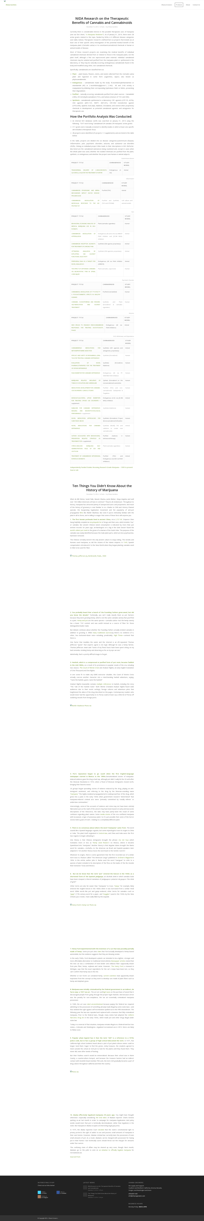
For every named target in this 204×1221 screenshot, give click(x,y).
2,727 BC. (119, 519)
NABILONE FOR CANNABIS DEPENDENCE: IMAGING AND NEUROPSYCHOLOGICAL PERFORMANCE (86, 410)
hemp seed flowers (100, 843)
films (81, 513)
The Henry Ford (117, 966)
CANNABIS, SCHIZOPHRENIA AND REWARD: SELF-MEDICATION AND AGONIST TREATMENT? (86, 304)
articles (122, 961)
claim (99, 951)
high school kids (104, 1041)
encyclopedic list (95, 522)
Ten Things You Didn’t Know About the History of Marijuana (102, 488)
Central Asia (102, 833)
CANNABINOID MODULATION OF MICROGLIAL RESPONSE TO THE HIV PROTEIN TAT (85, 203)
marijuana (74, 794)
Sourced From (75, 1157)
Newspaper (115, 961)
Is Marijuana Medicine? (94, 34)
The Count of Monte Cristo (89, 668)
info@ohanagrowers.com (137, 1196)
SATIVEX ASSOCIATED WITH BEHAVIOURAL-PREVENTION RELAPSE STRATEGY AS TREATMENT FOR (86, 438)
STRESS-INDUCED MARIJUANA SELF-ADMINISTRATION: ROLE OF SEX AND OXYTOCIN (86, 448)
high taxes (106, 992)
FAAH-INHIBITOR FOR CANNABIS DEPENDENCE (86, 373)
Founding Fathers (111, 612)
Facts (102, 27)
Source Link (74, 470)
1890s (103, 776)
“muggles (106, 894)
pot (100, 874)
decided (101, 1130)
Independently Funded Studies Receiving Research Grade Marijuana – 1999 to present (101, 467)
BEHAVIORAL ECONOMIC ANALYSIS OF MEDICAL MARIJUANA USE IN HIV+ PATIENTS (83, 226)
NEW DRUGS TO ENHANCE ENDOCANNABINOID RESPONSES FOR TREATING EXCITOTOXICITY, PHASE (87, 327)
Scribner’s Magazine (125, 857)
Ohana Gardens (113, 27)
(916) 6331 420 (133, 1194)
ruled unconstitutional (95, 1004)
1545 (125, 542)
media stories (105, 814)
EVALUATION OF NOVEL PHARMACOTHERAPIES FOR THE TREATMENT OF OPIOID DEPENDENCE (86, 365)
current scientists (109, 976)
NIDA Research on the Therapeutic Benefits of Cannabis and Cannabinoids (102, 20)
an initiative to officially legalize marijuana (115, 1150)
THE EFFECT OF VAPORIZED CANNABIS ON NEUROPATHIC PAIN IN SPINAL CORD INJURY (83, 271)
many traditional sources (102, 633)
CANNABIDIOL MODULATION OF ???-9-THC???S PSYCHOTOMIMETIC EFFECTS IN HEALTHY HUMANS (86, 294)
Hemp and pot (82, 620)
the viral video (101, 1117)
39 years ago (109, 1115)
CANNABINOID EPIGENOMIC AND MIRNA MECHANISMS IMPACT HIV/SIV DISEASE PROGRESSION (85, 193)
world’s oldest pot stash (79, 530)
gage (72, 894)
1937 (82, 992)
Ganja (117, 886)
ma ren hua (123, 840)
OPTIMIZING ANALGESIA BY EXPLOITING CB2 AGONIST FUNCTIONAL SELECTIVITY (83, 254)
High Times (118, 635)
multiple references (104, 684)
